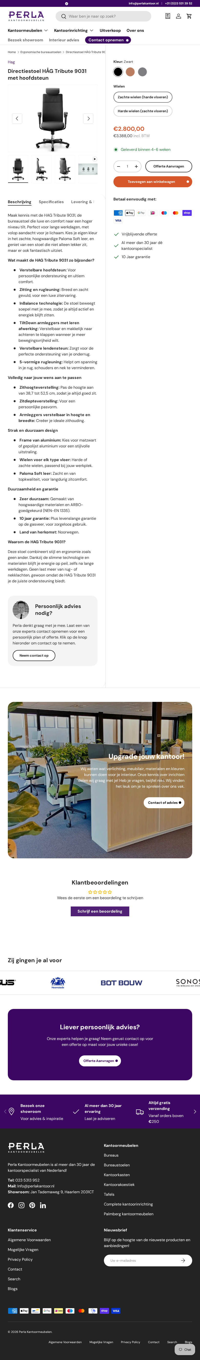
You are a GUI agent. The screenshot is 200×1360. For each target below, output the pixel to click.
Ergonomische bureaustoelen (40, 52)
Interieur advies (64, 40)
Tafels (109, 1194)
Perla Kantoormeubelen (35, 1332)
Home (12, 52)
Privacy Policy (20, 1259)
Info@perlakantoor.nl (35, 1186)
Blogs (13, 1288)
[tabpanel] (53, 397)
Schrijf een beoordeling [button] (100, 911)
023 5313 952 (27, 1180)
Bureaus (111, 1155)
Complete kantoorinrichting (128, 1204)
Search (14, 1279)
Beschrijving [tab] (19, 201)
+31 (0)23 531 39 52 (178, 3)
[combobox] (103, 16)
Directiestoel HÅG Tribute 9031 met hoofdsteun (95, 52)
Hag (11, 62)
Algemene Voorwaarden (29, 1239)
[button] (189, 16)
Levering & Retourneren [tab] (94, 201)
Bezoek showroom (25, 40)
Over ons (135, 30)
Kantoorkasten (117, 1174)
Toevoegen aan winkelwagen (151, 181)
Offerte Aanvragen (168, 166)
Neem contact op (34, 655)
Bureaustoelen (117, 1165)
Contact (15, 1269)
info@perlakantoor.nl (144, 3)
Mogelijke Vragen (23, 1249)
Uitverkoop (110, 30)
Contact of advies (163, 802)
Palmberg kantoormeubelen (128, 1213)
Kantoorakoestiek (119, 1184)
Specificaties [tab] (51, 201)
